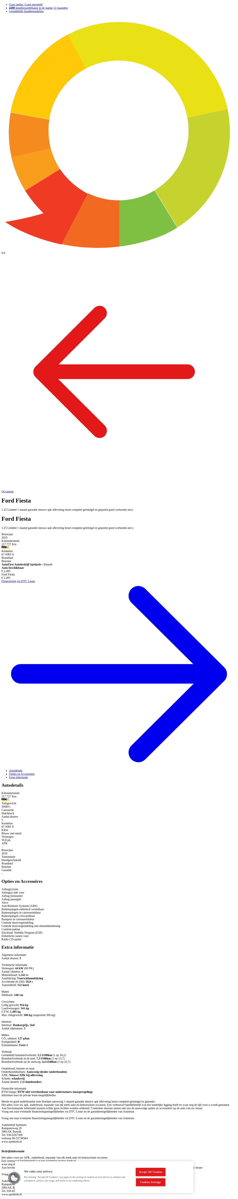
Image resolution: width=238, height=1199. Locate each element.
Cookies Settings (150, 1182)
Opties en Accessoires (22, 774)
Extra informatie (18, 777)
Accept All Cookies (150, 1171)
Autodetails (15, 770)
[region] (104, 1177)
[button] (14, 1178)
